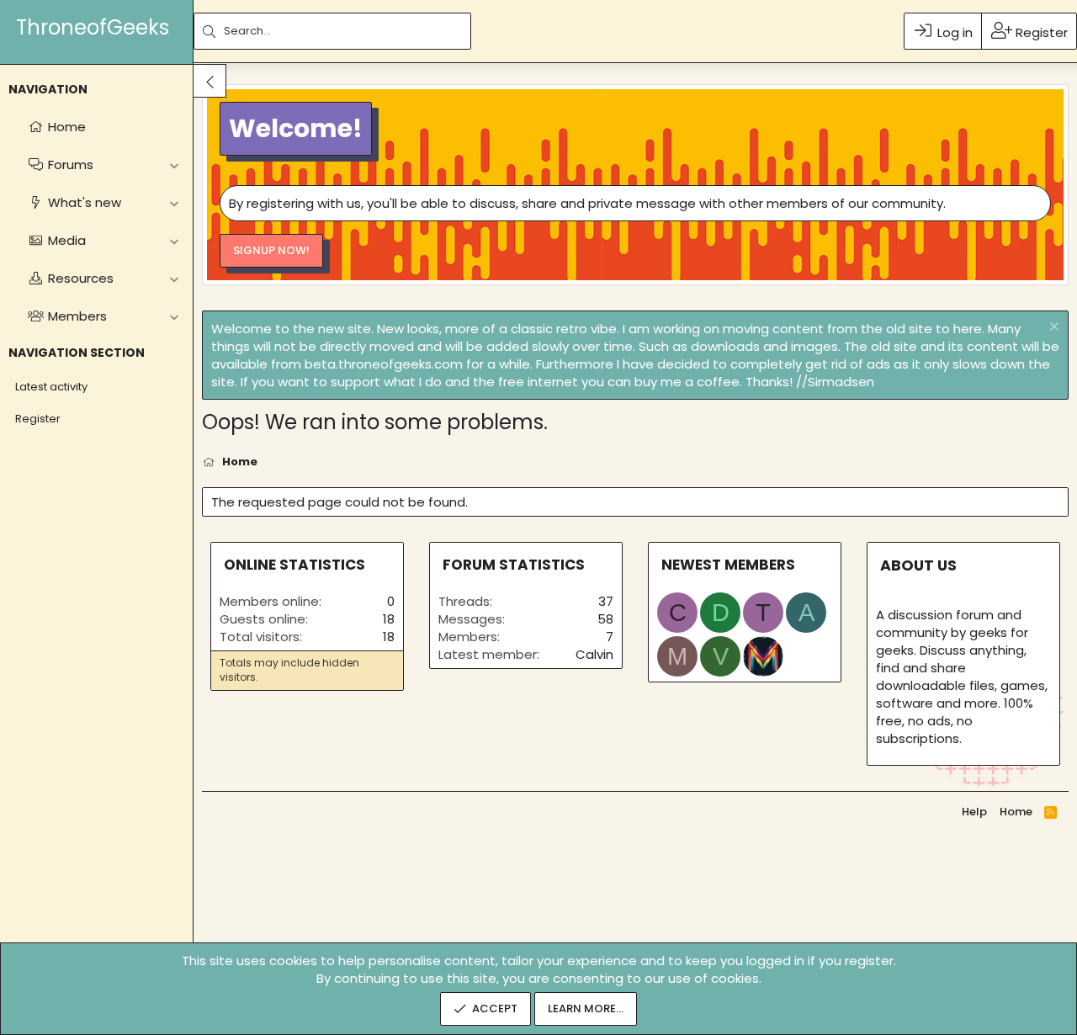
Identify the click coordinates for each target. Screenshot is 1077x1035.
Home (1016, 812)
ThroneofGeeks (92, 27)
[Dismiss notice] (1052, 328)
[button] (173, 164)
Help (974, 812)
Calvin (594, 654)
